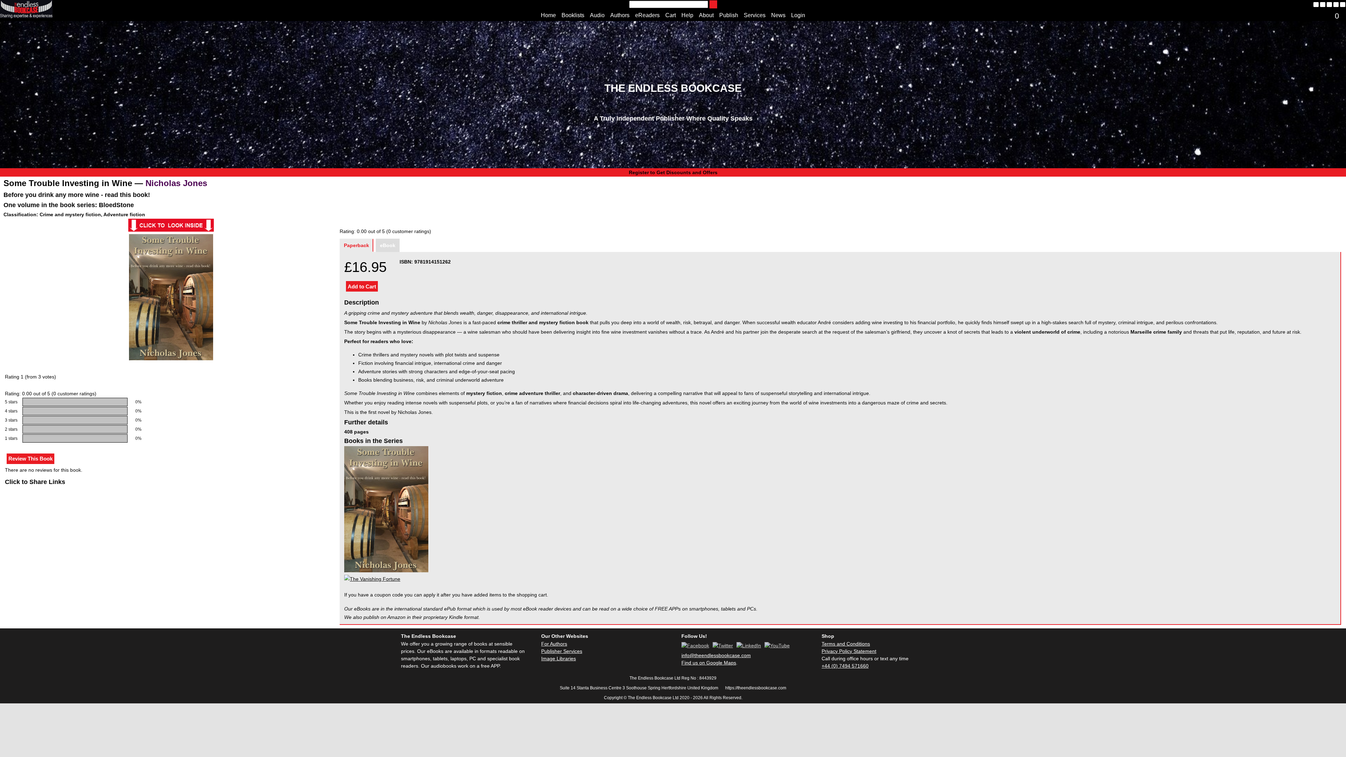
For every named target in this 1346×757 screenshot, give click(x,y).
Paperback (356, 245)
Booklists (573, 15)
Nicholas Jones (176, 183)
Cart (670, 15)
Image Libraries (558, 658)
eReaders (647, 15)
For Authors (554, 644)
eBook (387, 245)
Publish (728, 15)
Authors (620, 15)
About (706, 15)
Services (755, 15)
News (778, 15)
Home (548, 15)
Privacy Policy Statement (849, 651)
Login (798, 15)
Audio (597, 15)
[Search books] (713, 4)
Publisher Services (561, 651)
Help (687, 15)
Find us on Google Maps (708, 663)
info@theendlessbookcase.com (716, 655)
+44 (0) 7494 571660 (845, 666)
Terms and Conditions (846, 644)
